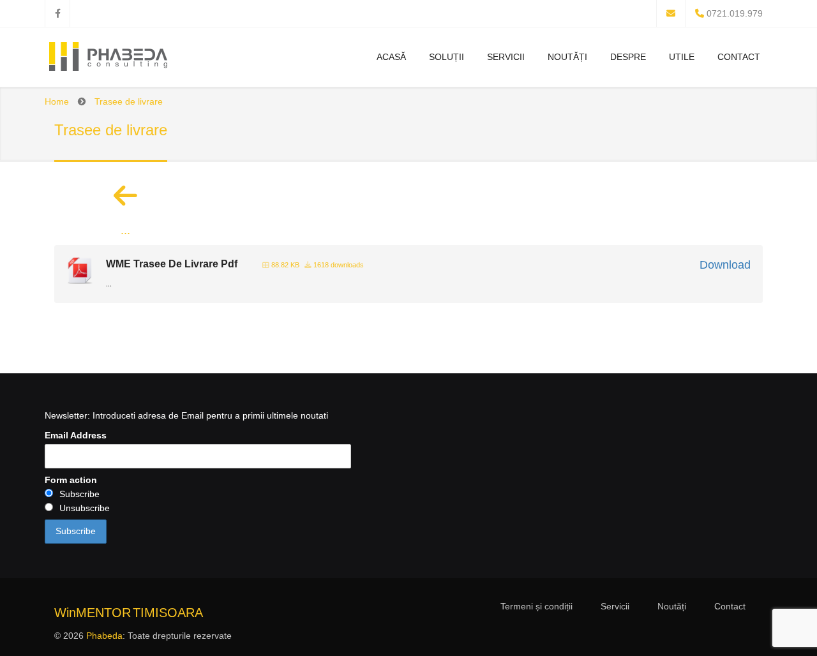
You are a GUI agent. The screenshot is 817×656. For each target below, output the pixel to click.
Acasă (391, 57)
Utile (681, 57)
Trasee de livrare (128, 101)
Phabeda (104, 635)
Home (57, 101)
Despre (628, 57)
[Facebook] (57, 13)
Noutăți (567, 57)
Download (725, 264)
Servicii (506, 57)
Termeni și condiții (536, 606)
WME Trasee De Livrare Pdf (171, 263)
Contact (738, 57)
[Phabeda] (107, 59)
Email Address (76, 435)
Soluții (446, 57)
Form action (71, 480)
